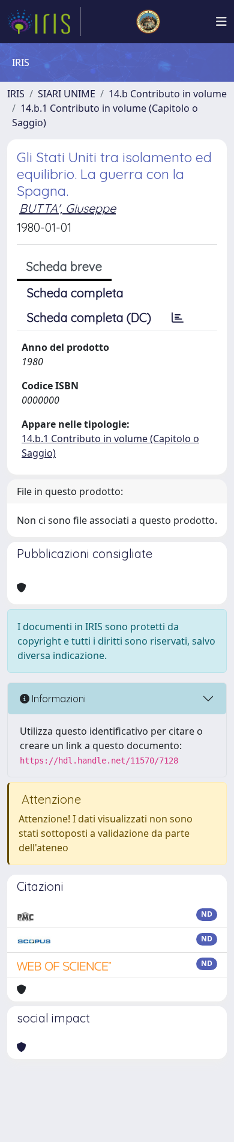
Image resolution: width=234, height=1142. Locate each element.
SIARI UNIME (66, 93)
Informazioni (57, 699)
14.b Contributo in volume (168, 93)
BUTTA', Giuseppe (67, 208)
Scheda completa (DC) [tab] (89, 317)
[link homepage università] (148, 21)
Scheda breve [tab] (64, 266)
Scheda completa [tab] (75, 292)
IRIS (16, 93)
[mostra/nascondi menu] (221, 22)
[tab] (177, 317)
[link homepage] (43, 21)
